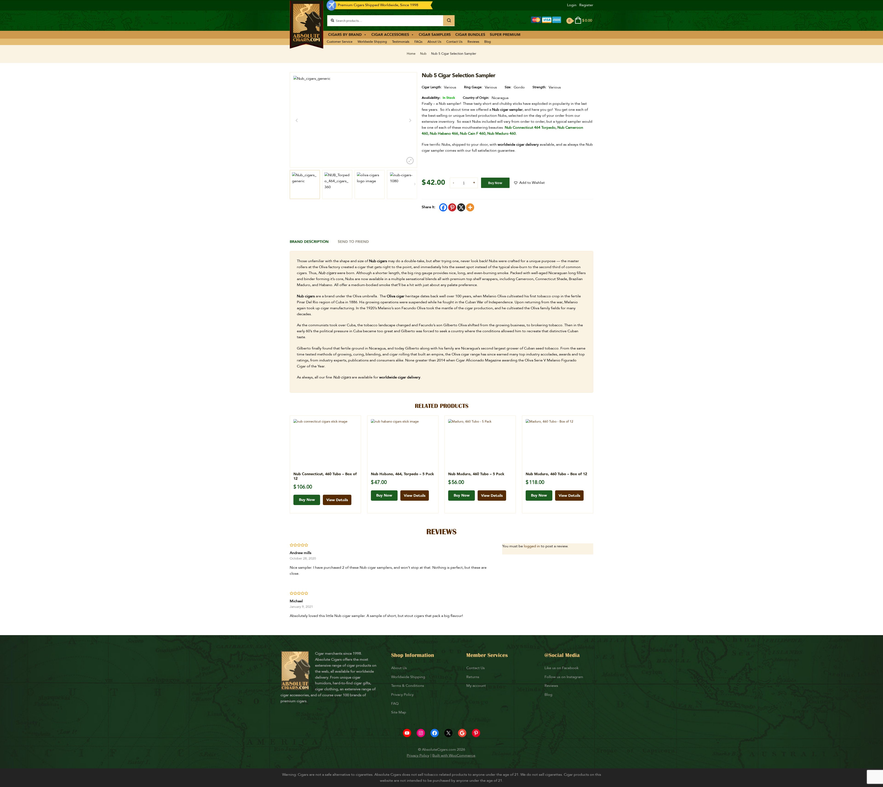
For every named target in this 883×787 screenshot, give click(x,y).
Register (586, 5)
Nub (423, 53)
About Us (434, 42)
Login (571, 5)
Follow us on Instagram (564, 676)
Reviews (473, 42)
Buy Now (495, 182)
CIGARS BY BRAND (345, 34)
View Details (337, 500)
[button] (529, 183)
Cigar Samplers (435, 34)
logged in (532, 546)
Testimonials (400, 42)
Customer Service (340, 42)
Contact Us (454, 42)
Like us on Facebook (562, 668)
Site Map (398, 712)
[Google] (462, 733)
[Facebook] (443, 207)
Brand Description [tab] (309, 241)
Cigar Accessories (390, 34)
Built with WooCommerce (453, 755)
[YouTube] (407, 733)
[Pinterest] (452, 207)
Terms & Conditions (407, 685)
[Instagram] (421, 733)
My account (476, 685)
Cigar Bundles (470, 34)
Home (411, 53)
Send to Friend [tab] (353, 241)
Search (449, 20)
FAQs (418, 42)
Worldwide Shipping (372, 42)
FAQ (394, 703)
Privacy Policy (402, 694)
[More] (470, 207)
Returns (473, 676)
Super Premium (505, 34)
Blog (487, 42)
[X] (461, 207)
